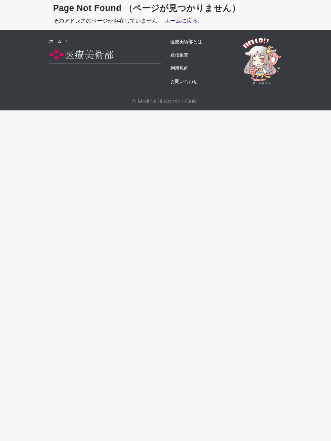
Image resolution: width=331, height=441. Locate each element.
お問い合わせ (184, 81)
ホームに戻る (181, 21)
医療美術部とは (186, 41)
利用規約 (179, 68)
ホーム (56, 41)
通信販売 (179, 54)
